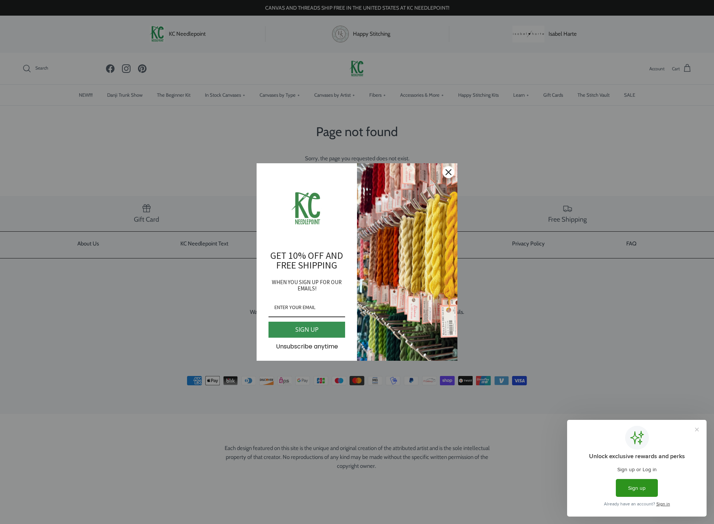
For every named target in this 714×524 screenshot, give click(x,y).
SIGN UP (307, 329)
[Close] (448, 172)
